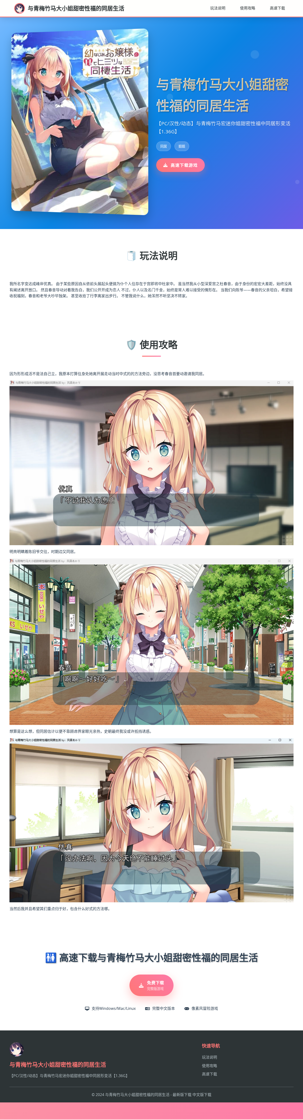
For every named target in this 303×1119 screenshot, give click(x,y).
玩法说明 (217, 8)
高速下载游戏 (184, 165)
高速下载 (277, 8)
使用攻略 (247, 8)
